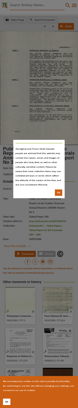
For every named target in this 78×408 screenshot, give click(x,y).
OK (58, 192)
